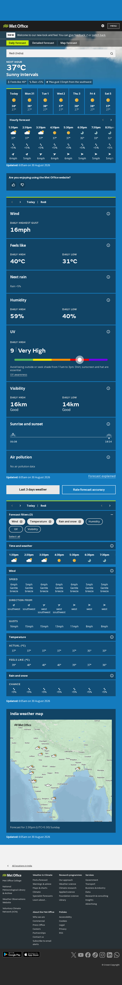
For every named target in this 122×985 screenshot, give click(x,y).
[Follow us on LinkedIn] (109, 954)
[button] (37, 748)
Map (69, 43)
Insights (89, 900)
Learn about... (39, 900)
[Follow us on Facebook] (88, 954)
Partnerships (39, 933)
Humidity (94, 521)
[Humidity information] (108, 300)
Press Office (39, 925)
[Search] (110, 53)
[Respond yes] (13, 185)
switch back (98, 35)
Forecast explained (102, 476)
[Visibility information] (108, 388)
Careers (37, 929)
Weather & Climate (42, 875)
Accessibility (65, 917)
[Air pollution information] (108, 457)
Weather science (67, 884)
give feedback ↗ (78, 35)
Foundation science (69, 896)
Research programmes (70, 875)
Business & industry (95, 888)
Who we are (39, 917)
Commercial (39, 921)
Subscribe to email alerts (42, 943)
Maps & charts (40, 888)
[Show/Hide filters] (112, 514)
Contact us (38, 937)
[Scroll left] (103, 120)
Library (62, 900)
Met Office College (12, 880)
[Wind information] (111, 571)
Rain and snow (66, 522)
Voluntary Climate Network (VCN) (12, 910)
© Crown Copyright (110, 965)
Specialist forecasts (43, 896)
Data (88, 892)
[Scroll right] (111, 120)
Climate (37, 892)
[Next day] (20, 202)
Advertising (91, 904)
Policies (63, 912)
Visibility (33, 529)
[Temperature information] (111, 637)
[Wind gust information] (108, 214)
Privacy (62, 929)
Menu (113, 26)
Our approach (66, 880)
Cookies (63, 921)
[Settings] (103, 25)
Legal (62, 925)
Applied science (67, 892)
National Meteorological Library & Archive (14, 890)
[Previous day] (12, 202)
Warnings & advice (42, 884)
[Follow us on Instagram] (102, 954)
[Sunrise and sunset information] (108, 424)
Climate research (67, 888)
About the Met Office (43, 912)
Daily (17, 43)
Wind (13, 522)
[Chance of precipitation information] (108, 277)
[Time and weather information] (111, 546)
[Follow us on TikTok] (95, 954)
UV (16, 529)
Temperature (37, 522)
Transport (90, 884)
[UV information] (108, 332)
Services (89, 875)
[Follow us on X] (73, 954)
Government (91, 880)
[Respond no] (22, 185)
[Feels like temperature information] (108, 245)
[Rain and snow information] (111, 675)
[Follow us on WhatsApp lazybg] (116, 954)
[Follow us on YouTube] (81, 954)
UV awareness (18, 374)
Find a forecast (40, 880)
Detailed (43, 43)
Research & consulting (96, 896)
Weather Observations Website (14, 901)
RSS (61, 933)
